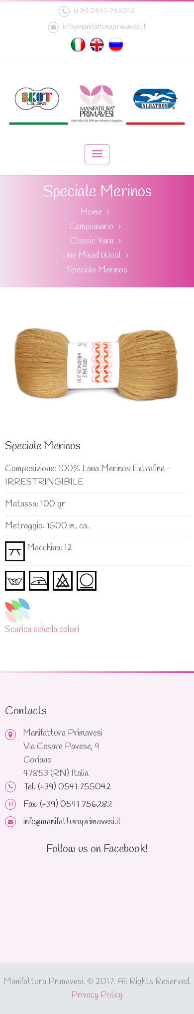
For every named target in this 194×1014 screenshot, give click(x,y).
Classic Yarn (91, 241)
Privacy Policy (97, 995)
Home (91, 212)
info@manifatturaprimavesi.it (104, 27)
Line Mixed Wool (91, 255)
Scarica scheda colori (42, 629)
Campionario (91, 227)
